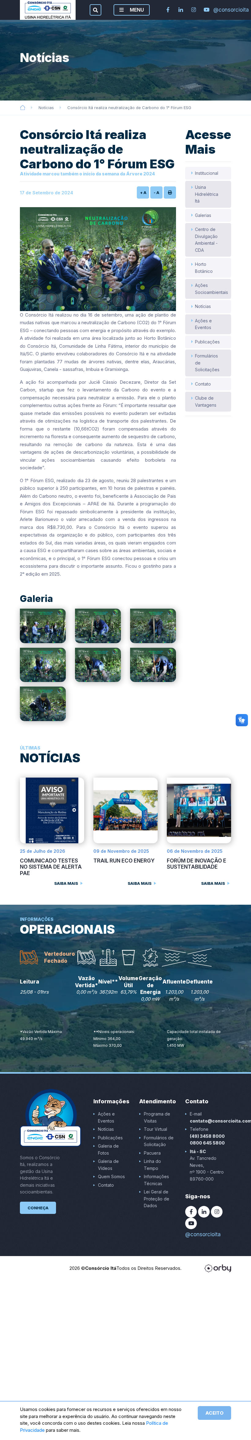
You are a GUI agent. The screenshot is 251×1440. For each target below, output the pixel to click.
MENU (136, 10)
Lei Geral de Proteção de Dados (156, 1198)
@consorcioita (219, 10)
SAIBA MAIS (66, 883)
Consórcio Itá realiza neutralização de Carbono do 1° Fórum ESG (129, 107)
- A (156, 192)
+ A (143, 192)
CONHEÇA (38, 1207)
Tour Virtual (155, 1129)
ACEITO (214, 1413)
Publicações (207, 341)
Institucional (206, 173)
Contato (203, 384)
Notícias (46, 107)
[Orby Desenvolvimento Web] (217, 1268)
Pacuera (152, 1153)
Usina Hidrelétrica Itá (206, 194)
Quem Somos (111, 1176)
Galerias (203, 215)
